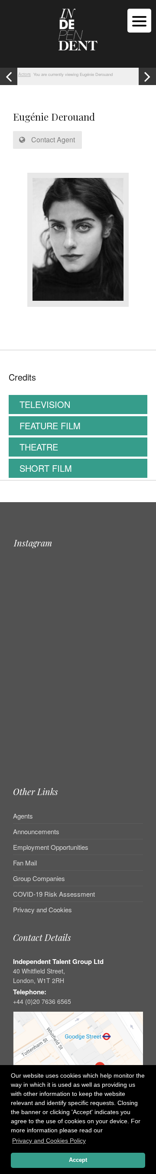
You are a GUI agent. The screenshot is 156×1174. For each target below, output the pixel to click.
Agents (23, 816)
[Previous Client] (8, 76)
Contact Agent (52, 140)
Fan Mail (25, 862)
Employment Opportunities (50, 847)
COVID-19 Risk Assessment (54, 893)
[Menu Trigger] (139, 21)
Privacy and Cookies (42, 909)
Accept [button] (78, 1160)
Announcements (36, 831)
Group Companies (39, 878)
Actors (24, 74)
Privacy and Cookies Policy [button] (49, 1140)
